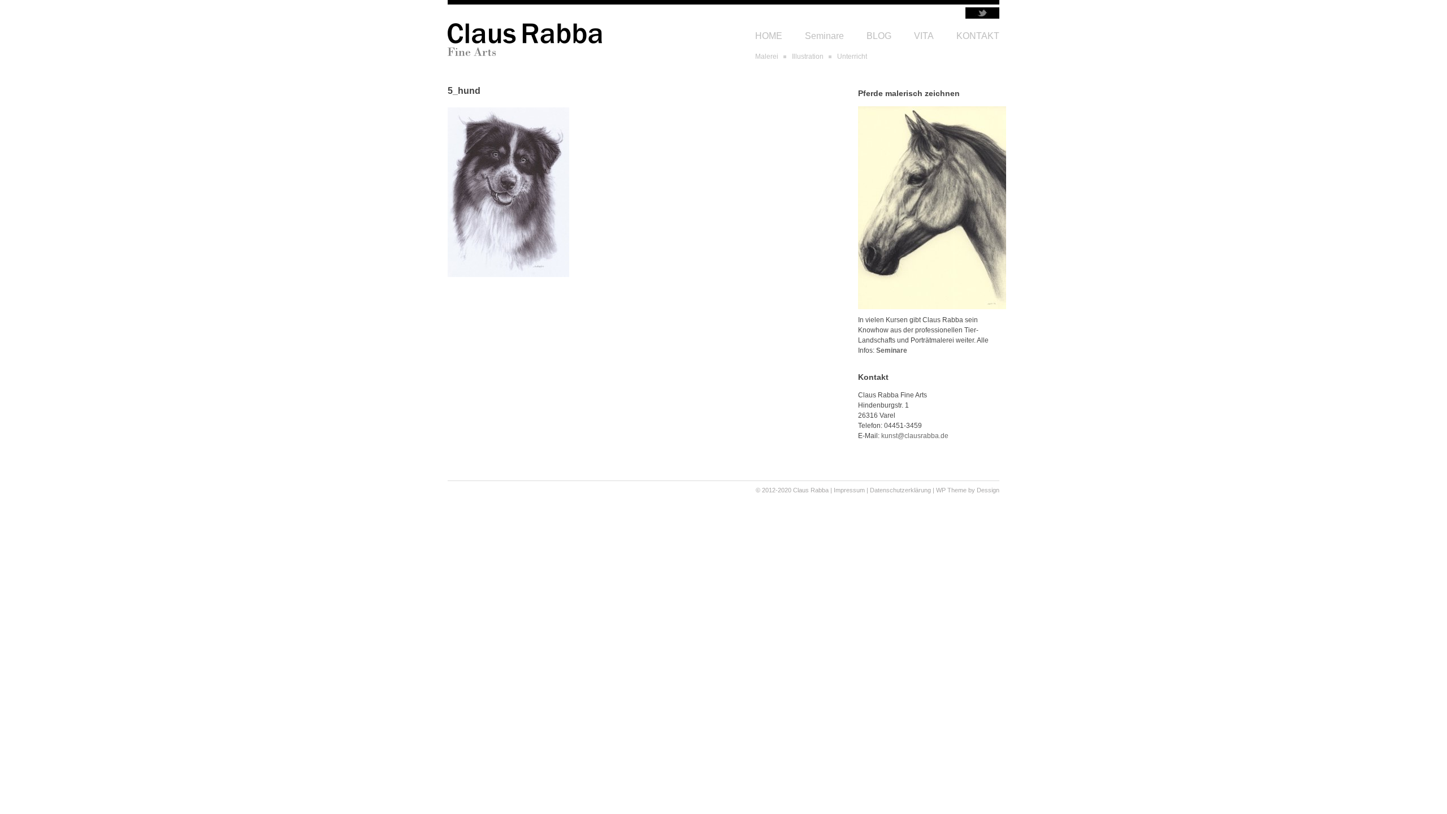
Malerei (766, 56)
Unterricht (852, 56)
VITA (924, 36)
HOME (768, 36)
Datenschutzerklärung (900, 490)
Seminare (824, 36)
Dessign (988, 490)
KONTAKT (977, 36)
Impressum (849, 490)
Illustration (808, 56)
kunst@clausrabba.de (914, 436)
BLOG (879, 36)
